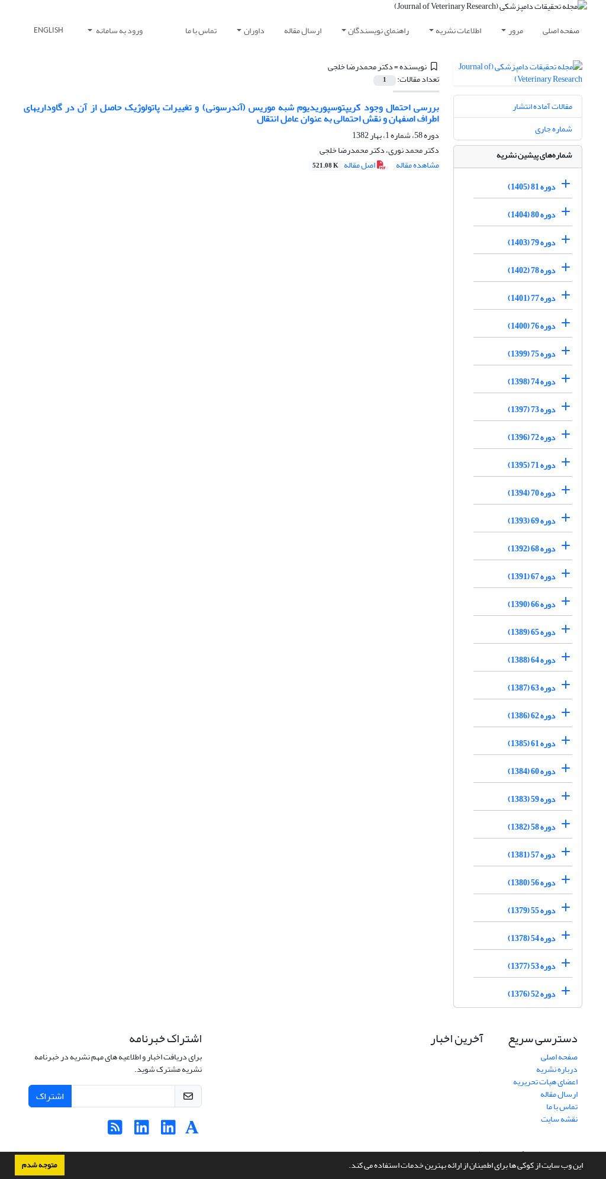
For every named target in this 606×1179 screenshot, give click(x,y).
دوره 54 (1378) (532, 938)
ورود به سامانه (119, 30)
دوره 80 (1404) (532, 215)
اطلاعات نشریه (458, 30)
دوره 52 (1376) (532, 994)
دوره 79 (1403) (532, 242)
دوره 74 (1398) (532, 382)
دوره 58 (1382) (532, 827)
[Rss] (115, 1131)
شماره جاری (553, 129)
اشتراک (50, 1096)
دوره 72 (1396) (532, 437)
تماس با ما (201, 30)
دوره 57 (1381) (532, 855)
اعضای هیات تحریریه (545, 1082)
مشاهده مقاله (417, 165)
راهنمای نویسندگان (378, 30)
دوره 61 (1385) (532, 743)
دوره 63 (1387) (532, 688)
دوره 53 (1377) (532, 966)
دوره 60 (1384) (532, 771)
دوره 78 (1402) (532, 270)
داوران (254, 30)
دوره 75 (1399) (532, 354)
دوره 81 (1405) (532, 187)
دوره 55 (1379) (532, 910)
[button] (345, 1166)
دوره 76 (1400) (532, 326)
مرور (515, 30)
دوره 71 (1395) (532, 465)
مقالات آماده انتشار (542, 106)
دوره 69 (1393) (532, 521)
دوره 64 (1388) (532, 660)
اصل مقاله (344, 165)
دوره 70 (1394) (532, 493)
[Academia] (192, 1131)
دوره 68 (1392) (532, 549)
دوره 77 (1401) (532, 298)
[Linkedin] (168, 1131)
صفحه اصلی (561, 30)
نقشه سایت (559, 1119)
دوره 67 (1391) (532, 576)
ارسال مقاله (302, 30)
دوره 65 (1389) (532, 632)
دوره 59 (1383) (532, 799)
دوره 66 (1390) (532, 604)
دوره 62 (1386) (532, 716)
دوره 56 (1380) (532, 883)
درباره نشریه (557, 1069)
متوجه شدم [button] (39, 1165)
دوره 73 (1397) (532, 409)
